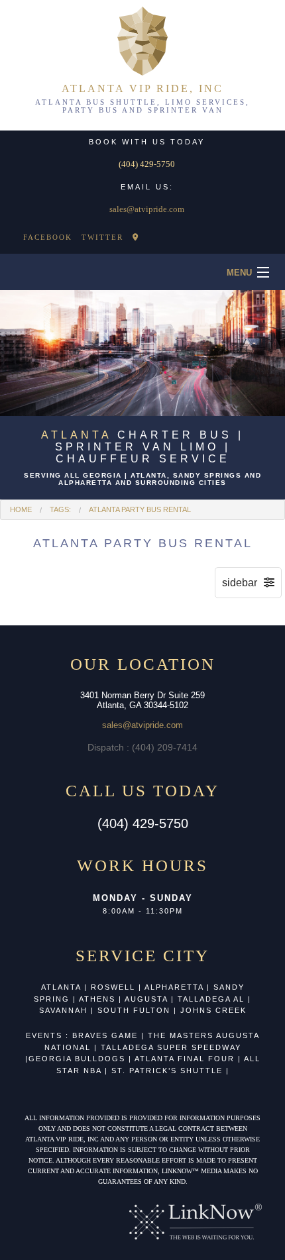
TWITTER (102, 237)
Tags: (60, 509)
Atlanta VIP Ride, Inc (142, 88)
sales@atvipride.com (146, 209)
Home (21, 509)
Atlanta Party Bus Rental (140, 509)
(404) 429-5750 (147, 164)
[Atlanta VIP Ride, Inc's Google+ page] (135, 237)
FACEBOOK (47, 237)
